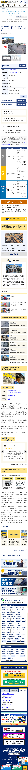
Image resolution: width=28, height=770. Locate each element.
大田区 (9, 616)
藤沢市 (18, 627)
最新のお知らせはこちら (21, 16)
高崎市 (18, 641)
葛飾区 (23, 618)
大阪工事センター (13, 72)
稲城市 (12, 609)
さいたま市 (13, 632)
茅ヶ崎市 (9, 623)
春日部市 (13, 629)
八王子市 (18, 618)
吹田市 (12, 651)
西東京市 (14, 612)
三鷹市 (19, 612)
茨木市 (8, 649)
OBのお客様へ (11, 759)
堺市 (12, 649)
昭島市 (12, 614)
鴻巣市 (3, 632)
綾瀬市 (19, 625)
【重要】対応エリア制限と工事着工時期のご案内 (11, 15)
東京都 (3, 607)
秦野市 (13, 623)
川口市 (19, 632)
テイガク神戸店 (6, 707)
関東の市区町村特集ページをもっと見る (15, 643)
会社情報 (4, 759)
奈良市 (17, 656)
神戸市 (17, 653)
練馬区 (13, 616)
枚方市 (8, 651)
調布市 (23, 609)
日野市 (11, 607)
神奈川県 (18, 621)
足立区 (3, 618)
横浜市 (3, 627)
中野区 (12, 621)
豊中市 (3, 651)
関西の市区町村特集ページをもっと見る (15, 660)
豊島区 (3, 614)
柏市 (8, 638)
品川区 (3, 612)
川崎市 (13, 627)
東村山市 (18, 609)
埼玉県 (23, 627)
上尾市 (8, 629)
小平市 (3, 621)
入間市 (23, 629)
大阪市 (16, 649)
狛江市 (21, 607)
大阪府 (10, 69)
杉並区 (8, 618)
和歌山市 (4, 658)
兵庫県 (22, 651)
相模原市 (9, 627)
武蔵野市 (9, 612)
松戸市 (3, 638)
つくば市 (22, 638)
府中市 (8, 609)
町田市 (8, 621)
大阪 (9, 399)
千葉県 (17, 634)
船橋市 (14, 636)
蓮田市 (8, 632)
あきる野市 (18, 614)
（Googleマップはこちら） (14, 392)
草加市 (3, 629)
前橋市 (22, 641)
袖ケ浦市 (4, 636)
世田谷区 (4, 616)
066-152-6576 (11, 395)
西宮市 (22, 653)
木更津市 (10, 636)
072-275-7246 (8, 697)
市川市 (19, 636)
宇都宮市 (9, 641)
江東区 (3, 609)
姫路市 (12, 653)
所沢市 (8, 634)
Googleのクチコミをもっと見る (19, 464)
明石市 (8, 653)
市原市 (22, 634)
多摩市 (8, 614)
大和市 (23, 621)
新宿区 (16, 607)
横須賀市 (14, 625)
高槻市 (14, 69)
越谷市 (12, 634)
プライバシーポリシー (17, 762)
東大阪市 (22, 649)
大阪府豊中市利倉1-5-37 (14, 390)
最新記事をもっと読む (19, 550)
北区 (8, 607)
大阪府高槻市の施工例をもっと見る (18, 362)
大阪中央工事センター (8, 694)
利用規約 (7, 762)
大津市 (13, 658)
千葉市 (11, 638)
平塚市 (18, 623)
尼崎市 (3, 653)
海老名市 (4, 625)
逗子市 (3, 623)
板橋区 (12, 618)
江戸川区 (19, 616)
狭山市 (18, 629)
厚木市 (9, 625)
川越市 (3, 634)
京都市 (8, 656)
